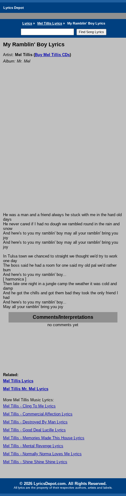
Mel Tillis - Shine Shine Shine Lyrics (35, 462)
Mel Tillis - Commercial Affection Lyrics (37, 414)
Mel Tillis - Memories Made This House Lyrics (43, 438)
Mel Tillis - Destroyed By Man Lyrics (35, 422)
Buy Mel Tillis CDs (52, 54)
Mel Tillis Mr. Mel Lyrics (25, 389)
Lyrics (27, 23)
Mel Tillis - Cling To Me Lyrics (29, 406)
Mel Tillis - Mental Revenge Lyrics (33, 446)
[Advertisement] (63, 146)
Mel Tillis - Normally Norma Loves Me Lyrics (42, 454)
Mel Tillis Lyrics (49, 23)
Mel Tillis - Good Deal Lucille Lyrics (34, 430)
